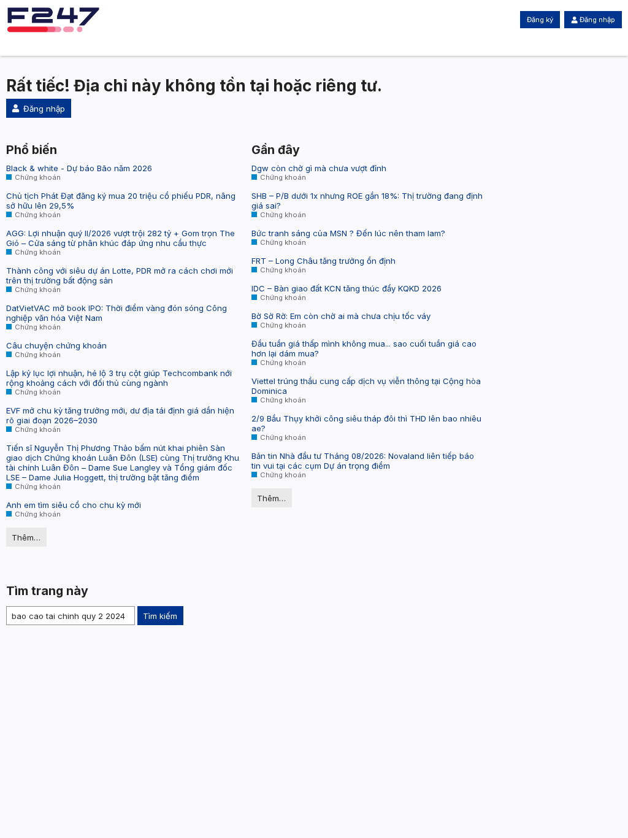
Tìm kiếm (160, 616)
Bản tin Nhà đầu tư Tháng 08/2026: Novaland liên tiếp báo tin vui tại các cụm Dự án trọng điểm (362, 461)
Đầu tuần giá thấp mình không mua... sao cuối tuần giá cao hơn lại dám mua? (364, 348)
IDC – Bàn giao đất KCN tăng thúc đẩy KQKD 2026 (346, 288)
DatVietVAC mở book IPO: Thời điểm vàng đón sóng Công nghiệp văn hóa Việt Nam (116, 313)
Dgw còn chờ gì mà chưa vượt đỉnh (318, 168)
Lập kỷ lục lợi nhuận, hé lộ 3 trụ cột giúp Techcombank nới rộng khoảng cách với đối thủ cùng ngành (119, 378)
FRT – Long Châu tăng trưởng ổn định (323, 261)
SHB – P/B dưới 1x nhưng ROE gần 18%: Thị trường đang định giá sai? (367, 200)
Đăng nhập (597, 19)
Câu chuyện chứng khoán (56, 345)
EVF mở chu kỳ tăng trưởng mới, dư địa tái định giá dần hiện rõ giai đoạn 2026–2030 (120, 415)
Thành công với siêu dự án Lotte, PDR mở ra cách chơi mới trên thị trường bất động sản (119, 275)
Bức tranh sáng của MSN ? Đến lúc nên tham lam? (348, 233)
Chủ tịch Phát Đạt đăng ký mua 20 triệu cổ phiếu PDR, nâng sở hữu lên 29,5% (121, 200)
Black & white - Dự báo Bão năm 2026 (79, 168)
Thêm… (26, 537)
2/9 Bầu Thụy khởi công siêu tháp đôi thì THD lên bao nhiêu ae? (366, 423)
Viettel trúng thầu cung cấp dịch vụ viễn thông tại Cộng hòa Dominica (366, 386)
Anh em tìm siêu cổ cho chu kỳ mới (73, 505)
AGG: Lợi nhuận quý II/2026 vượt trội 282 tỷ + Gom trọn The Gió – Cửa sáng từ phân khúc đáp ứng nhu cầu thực (120, 238)
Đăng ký (540, 19)
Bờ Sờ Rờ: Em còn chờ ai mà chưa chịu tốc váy (341, 316)
